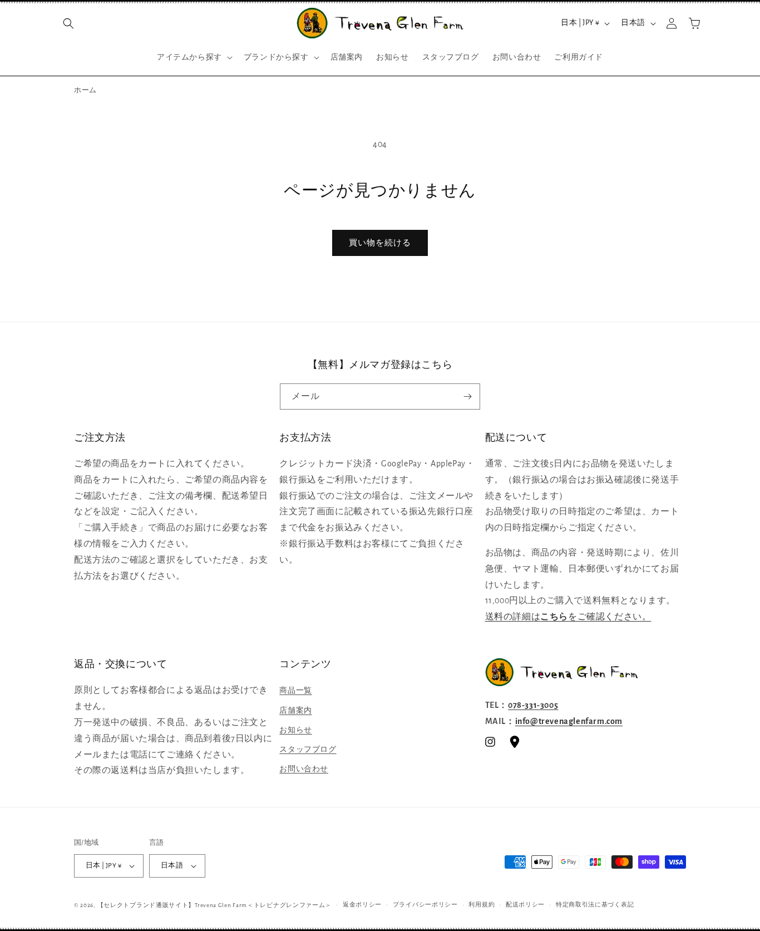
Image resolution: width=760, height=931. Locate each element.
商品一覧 (295, 690)
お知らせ (295, 730)
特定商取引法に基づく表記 (595, 905)
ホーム (85, 90)
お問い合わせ (303, 769)
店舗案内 (295, 711)
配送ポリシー (525, 905)
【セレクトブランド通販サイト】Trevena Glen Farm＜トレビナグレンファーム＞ (214, 905)
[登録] (467, 396)
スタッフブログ (307, 749)
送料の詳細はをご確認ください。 (568, 616)
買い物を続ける (380, 243)
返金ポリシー (362, 905)
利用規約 (481, 905)
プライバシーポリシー (425, 905)
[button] (68, 23)
